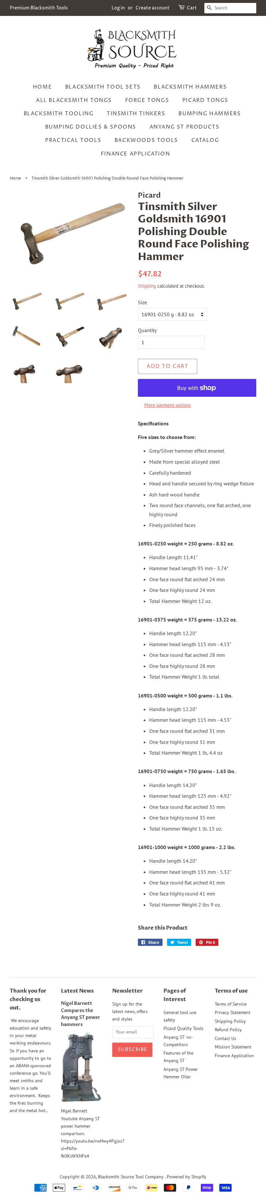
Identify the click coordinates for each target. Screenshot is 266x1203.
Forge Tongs (147, 100)
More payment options (167, 405)
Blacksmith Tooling (59, 113)
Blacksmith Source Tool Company (131, 1177)
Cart (192, 8)
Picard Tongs (205, 100)
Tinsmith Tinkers (136, 113)
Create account (153, 8)
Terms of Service (231, 1004)
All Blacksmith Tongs (74, 100)
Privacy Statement (232, 1012)
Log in (118, 8)
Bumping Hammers (209, 113)
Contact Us (225, 1038)
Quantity (147, 330)
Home (42, 87)
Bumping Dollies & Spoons (90, 127)
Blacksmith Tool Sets (103, 87)
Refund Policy (228, 1030)
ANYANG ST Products (185, 127)
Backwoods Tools (146, 140)
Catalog (205, 140)
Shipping (147, 286)
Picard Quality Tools (183, 1028)
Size (142, 302)
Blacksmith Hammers (190, 87)
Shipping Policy (230, 1021)
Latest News (77, 991)
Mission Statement (233, 1047)
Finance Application (135, 153)
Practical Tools (73, 140)
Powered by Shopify (186, 1177)
